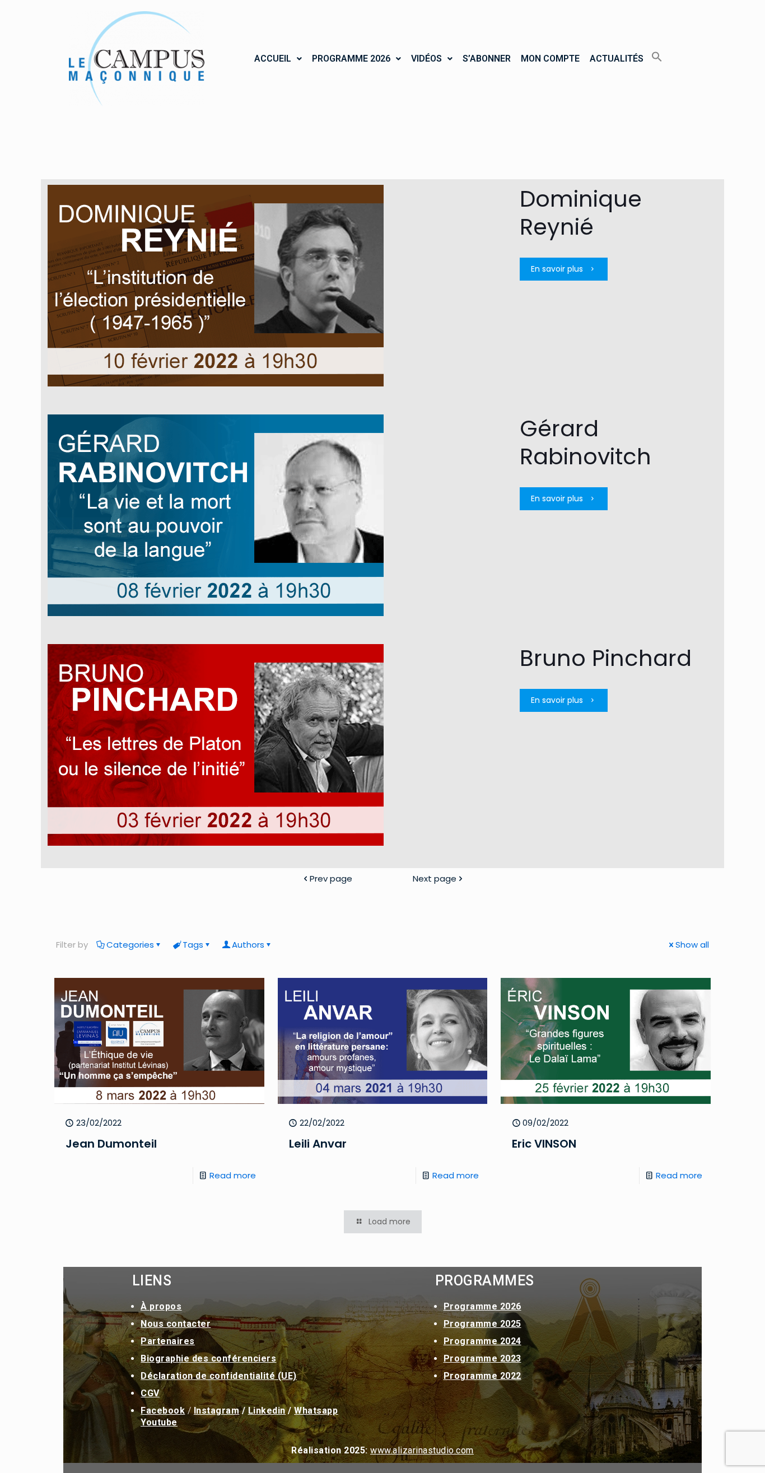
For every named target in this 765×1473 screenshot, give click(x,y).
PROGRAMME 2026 (351, 58)
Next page (434, 878)
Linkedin (267, 1410)
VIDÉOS (426, 58)
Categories (130, 944)
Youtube (159, 1422)
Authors (248, 944)
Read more (232, 1175)
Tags (193, 944)
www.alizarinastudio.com (422, 1450)
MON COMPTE (550, 58)
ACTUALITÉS (616, 58)
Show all (692, 944)
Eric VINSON (544, 1144)
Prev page (331, 878)
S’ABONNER (487, 58)
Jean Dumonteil (111, 1144)
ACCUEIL (272, 58)
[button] (278, 59)
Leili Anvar (318, 1144)
